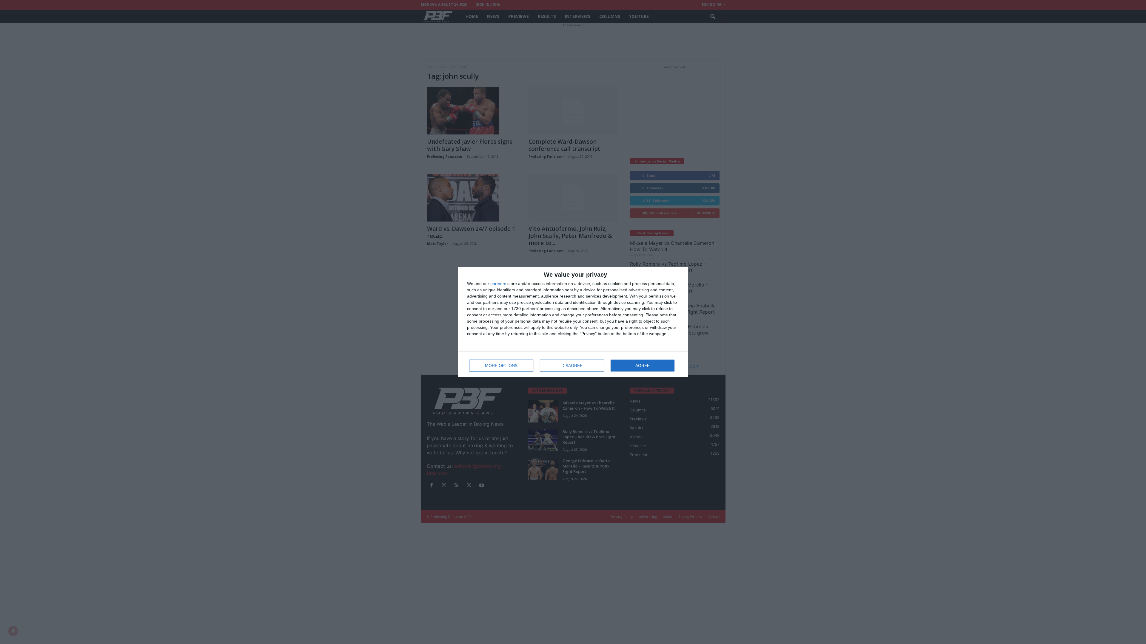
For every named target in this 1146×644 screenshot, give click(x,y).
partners (498, 283)
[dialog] (573, 322)
